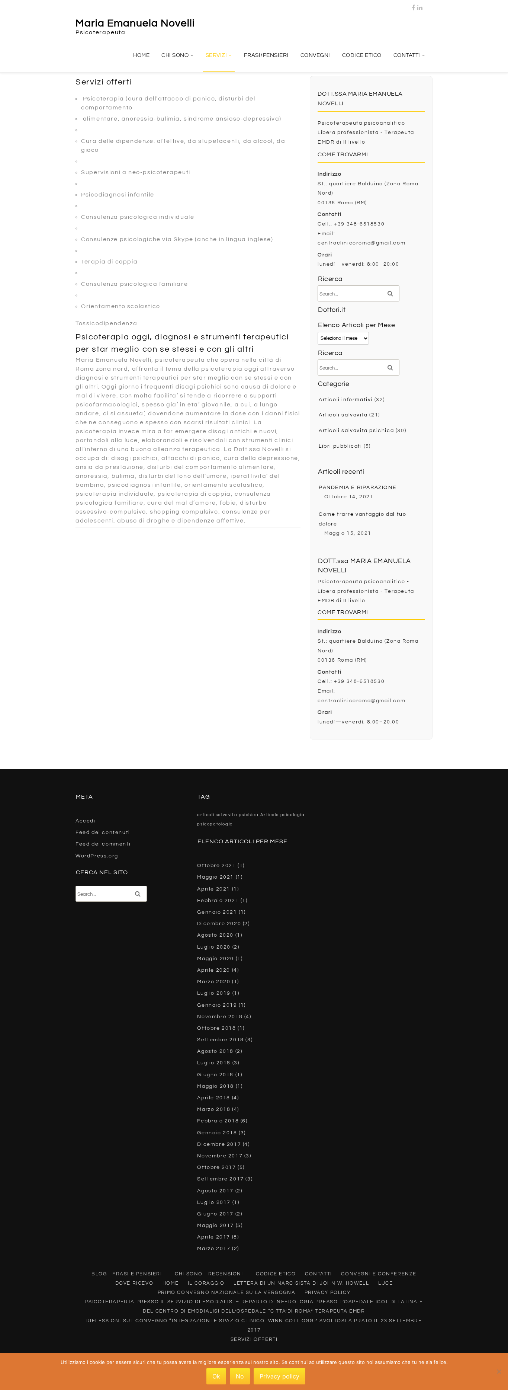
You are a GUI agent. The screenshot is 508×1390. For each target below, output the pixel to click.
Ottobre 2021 (216, 865)
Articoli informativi (346, 399)
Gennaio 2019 (217, 1005)
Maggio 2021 (215, 877)
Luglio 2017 (214, 1202)
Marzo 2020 (213, 981)
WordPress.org (96, 856)
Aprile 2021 (213, 889)
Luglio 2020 (214, 947)
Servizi (216, 55)
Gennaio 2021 (217, 912)
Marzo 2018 (213, 1109)
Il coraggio (206, 1283)
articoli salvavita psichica (227, 815)
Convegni (315, 55)
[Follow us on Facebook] (414, 5)
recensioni (225, 1273)
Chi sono (175, 55)
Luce (385, 1283)
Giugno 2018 (215, 1074)
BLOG (99, 1273)
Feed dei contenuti (102, 832)
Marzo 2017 (213, 1248)
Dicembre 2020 (219, 923)
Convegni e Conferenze (379, 1273)
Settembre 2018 (220, 1039)
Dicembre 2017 (219, 1144)
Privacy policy (279, 1376)
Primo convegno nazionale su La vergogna (226, 1292)
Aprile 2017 (213, 1237)
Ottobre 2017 (216, 1167)
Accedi (85, 821)
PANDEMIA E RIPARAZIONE (357, 487)
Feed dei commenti (103, 844)
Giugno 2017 (215, 1214)
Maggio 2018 (215, 1086)
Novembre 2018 (219, 1016)
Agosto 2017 (215, 1191)
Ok (216, 1376)
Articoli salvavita (343, 415)
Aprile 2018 (213, 1097)
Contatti (406, 55)
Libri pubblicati (340, 446)
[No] (498, 1371)
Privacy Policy (327, 1292)
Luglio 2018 (214, 1062)
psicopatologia (215, 824)
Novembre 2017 (219, 1156)
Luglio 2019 (214, 993)
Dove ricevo (134, 1283)
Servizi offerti (254, 1339)
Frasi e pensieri (137, 1273)
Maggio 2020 (215, 958)
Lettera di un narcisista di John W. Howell (301, 1283)
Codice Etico (362, 55)
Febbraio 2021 (218, 900)
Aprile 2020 (213, 970)
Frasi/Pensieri (266, 55)
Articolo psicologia (282, 815)
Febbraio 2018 (218, 1121)
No (240, 1376)
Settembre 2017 (220, 1179)
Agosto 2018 (215, 1051)
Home (141, 55)
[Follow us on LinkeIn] (420, 5)
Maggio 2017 (215, 1225)
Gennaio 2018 (217, 1132)
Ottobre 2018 (216, 1028)
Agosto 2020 (215, 935)
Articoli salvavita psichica (356, 430)
